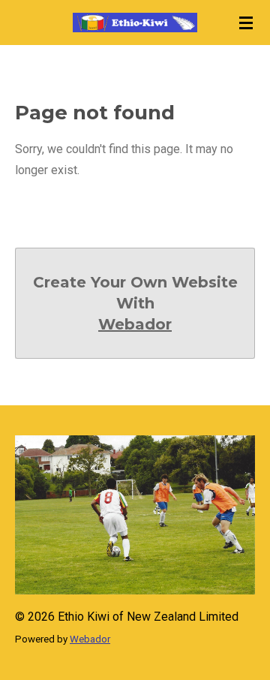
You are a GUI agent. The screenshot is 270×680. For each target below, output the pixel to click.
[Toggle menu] (246, 23)
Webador (135, 324)
